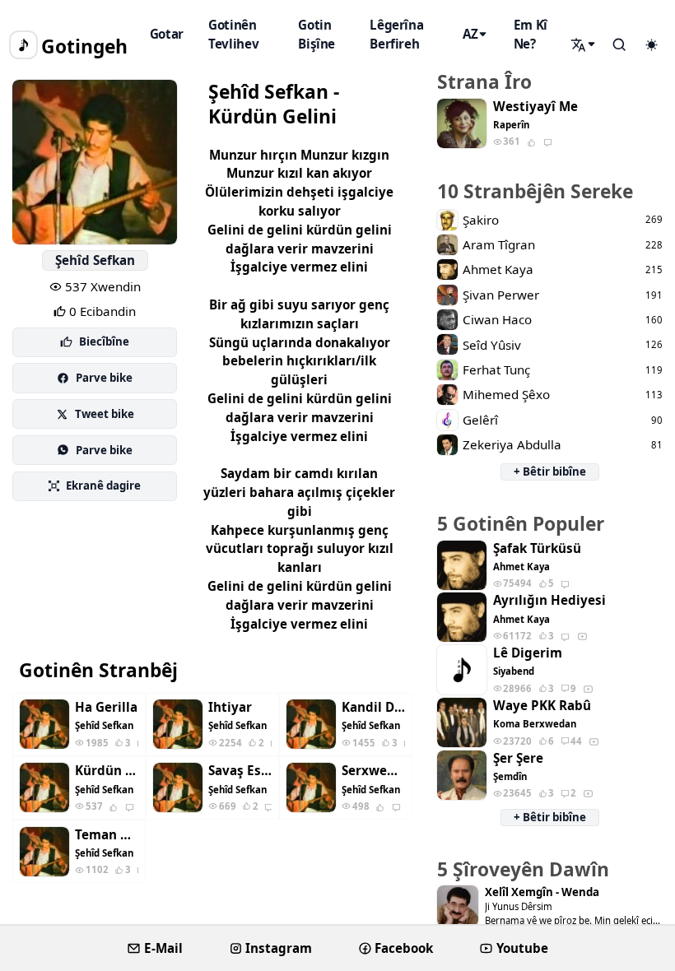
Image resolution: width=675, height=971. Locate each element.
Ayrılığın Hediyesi (549, 600)
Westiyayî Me (535, 106)
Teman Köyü (106, 835)
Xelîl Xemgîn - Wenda (542, 892)
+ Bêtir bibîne (550, 471)
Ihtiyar (230, 707)
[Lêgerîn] (584, 44)
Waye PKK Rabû (542, 705)
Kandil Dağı (373, 707)
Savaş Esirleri (240, 770)
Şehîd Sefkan (95, 260)
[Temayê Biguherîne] (651, 45)
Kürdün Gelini (106, 770)
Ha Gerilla (106, 707)
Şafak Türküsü (537, 548)
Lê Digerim (527, 653)
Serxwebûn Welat (373, 770)
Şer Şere (518, 758)
